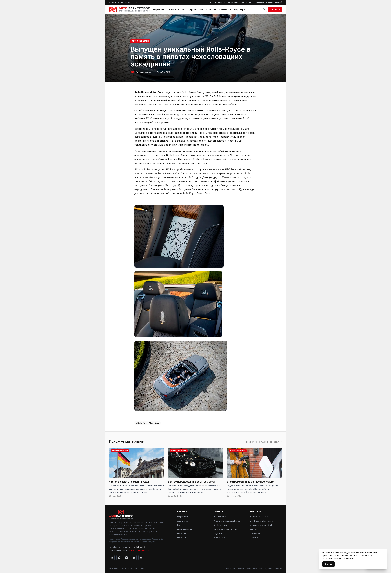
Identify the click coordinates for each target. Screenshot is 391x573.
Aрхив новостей (140, 41)
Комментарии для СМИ (261, 525)
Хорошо (329, 564)
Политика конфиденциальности (247, 568)
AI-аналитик (220, 516)
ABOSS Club (219, 537)
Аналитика (173, 9)
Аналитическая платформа (227, 521)
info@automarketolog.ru (139, 550)
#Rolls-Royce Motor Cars (147, 423)
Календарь (225, 9)
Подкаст (218, 533)
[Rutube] (141, 557)
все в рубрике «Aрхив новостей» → (264, 442)
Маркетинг (159, 9)
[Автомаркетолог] (129, 9)
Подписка (275, 9)
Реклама (254, 529)
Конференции (215, 2)
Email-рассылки (256, 2)
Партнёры (239, 9)
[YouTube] (112, 557)
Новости (181, 537)
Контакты (227, 568)
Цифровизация (195, 9)
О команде (255, 533)
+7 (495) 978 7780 (136, 547)
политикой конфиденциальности (338, 558)
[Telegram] (119, 557)
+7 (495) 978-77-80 (259, 516)
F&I (183, 9)
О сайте (254, 537)
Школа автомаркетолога (235, 2)
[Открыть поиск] (264, 9)
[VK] (126, 557)
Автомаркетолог (144, 72)
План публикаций (274, 2)
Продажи (211, 9)
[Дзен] (134, 557)
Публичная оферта (273, 568)
